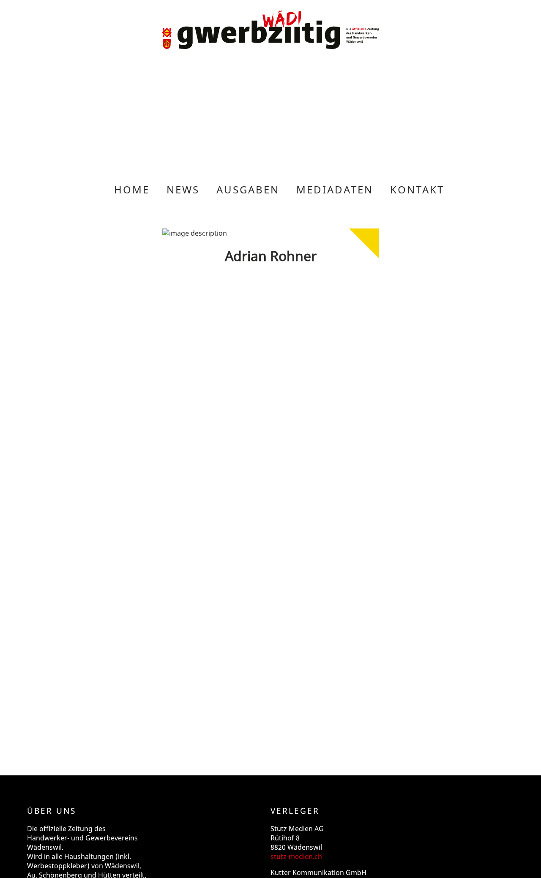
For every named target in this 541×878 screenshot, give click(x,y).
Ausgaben (247, 189)
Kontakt (417, 189)
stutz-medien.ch (296, 856)
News (183, 189)
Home (132, 189)
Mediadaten (334, 189)
